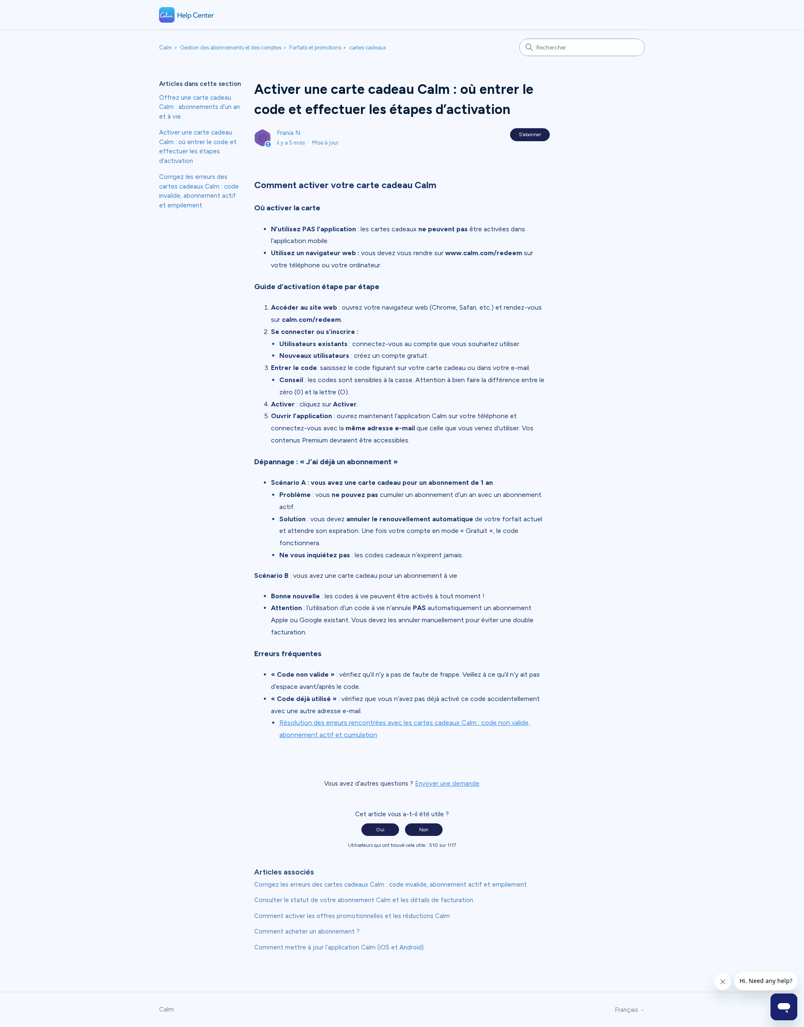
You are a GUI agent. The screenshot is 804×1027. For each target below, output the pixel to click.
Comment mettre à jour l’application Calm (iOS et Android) (339, 947)
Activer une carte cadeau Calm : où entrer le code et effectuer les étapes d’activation (198, 147)
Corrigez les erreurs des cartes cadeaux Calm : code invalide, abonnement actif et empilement (199, 191)
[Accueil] (186, 15)
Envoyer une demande (447, 783)
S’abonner (530, 134)
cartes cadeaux (367, 47)
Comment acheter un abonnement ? (307, 931)
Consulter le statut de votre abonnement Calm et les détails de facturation (363, 900)
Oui (380, 830)
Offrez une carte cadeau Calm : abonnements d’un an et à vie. (199, 107)
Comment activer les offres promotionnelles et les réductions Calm (352, 916)
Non (423, 830)
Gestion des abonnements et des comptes (230, 47)
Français (627, 1010)
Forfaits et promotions (315, 47)
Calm (165, 47)
